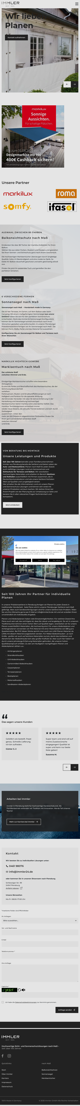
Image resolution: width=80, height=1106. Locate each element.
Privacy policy (59, 544)
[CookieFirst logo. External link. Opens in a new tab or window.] (16, 546)
